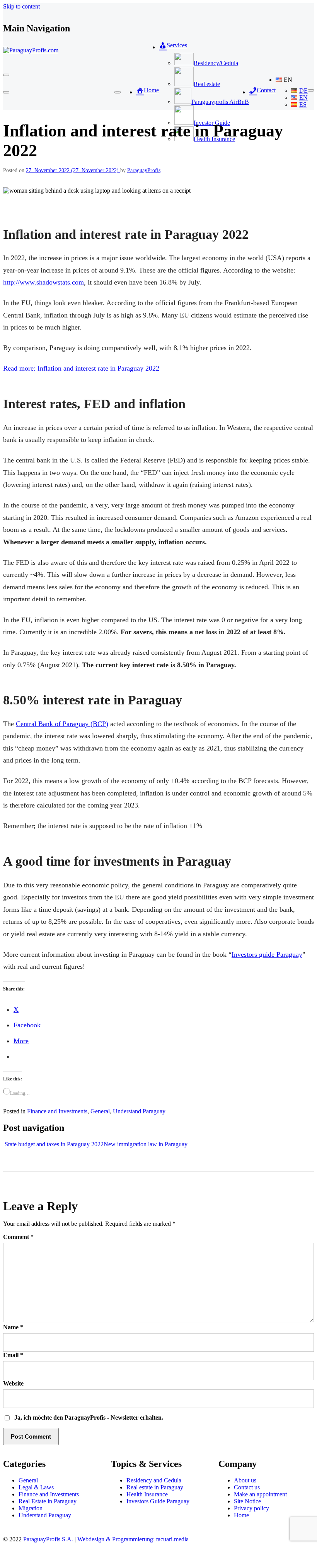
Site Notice (247, 1501)
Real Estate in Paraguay (48, 1501)
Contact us (247, 1487)
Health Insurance (147, 1494)
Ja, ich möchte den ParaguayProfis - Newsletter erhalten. (88, 1417)
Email (13, 1355)
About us (245, 1480)
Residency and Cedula (153, 1480)
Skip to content (21, 6)
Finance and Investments (57, 1111)
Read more (81, 368)
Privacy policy (251, 1508)
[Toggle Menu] (117, 92)
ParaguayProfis (143, 170)
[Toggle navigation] (6, 75)
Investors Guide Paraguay (157, 1501)
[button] (292, 79)
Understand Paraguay (139, 1111)
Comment (18, 1237)
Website (13, 1383)
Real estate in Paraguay (154, 1487)
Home (241, 1515)
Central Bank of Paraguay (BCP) (62, 724)
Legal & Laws (36, 1487)
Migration (31, 1508)
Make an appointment (260, 1494)
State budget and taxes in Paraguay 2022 (53, 1144)
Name (13, 1327)
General (100, 1111)
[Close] (6, 92)
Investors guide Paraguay (267, 954)
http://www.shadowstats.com (43, 282)
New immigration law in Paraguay (146, 1144)
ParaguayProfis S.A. (48, 1539)
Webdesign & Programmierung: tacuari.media (133, 1539)
